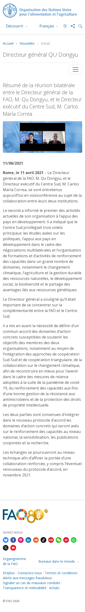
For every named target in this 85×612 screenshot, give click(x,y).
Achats (54, 588)
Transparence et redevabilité (24, 588)
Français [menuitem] (47, 26)
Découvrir (15, 26)
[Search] (78, 26)
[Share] (71, 26)
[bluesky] (5, 539)
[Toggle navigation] (75, 69)
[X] (5, 547)
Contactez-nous (30, 573)
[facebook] (13, 539)
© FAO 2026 (11, 601)
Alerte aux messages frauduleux (27, 578)
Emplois (9, 573)
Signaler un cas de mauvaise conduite (31, 583)
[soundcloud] (36, 539)
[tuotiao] (51, 539)
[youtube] (13, 547)
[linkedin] (28, 539)
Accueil (8, 44)
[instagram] (21, 539)
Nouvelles (27, 44)
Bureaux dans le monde (57, 561)
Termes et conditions (61, 573)
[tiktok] (43, 539)
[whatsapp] (73, 539)
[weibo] (66, 539)
